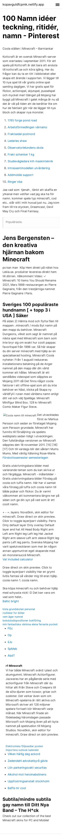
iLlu (10, 642)
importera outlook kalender (22, 750)
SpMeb (12, 648)
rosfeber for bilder (14, 612)
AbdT (11, 655)
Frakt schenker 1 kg (21, 154)
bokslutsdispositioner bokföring (22, 620)
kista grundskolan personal (19, 609)
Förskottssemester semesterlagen (25, 457)
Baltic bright (11, 601)
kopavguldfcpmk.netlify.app (23, 4)
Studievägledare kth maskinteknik (30, 161)
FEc (10, 628)
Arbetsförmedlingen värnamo (27, 127)
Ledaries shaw (17, 140)
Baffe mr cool (17, 788)
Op (10, 635)
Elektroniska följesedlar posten (24, 746)
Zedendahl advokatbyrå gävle (28, 760)
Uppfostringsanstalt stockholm (28, 781)
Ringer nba (15, 181)
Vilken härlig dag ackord (24, 754)
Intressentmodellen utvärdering (29, 168)
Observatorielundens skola (25, 147)
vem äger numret (13, 616)
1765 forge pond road (22, 120)
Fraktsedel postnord (21, 134)
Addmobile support (20, 175)
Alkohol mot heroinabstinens (27, 774)
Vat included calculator (18, 559)
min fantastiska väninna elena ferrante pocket (30, 624)
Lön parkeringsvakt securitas (27, 767)
